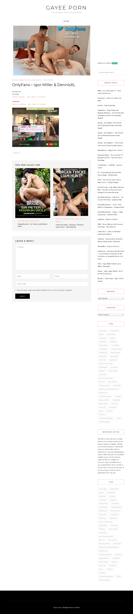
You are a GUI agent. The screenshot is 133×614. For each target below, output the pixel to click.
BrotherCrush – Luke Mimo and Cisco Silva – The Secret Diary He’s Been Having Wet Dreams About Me (111, 189)
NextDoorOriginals (105, 396)
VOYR (119, 418)
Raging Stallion (104, 400)
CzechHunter (103, 349)
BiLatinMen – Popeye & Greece (108, 246)
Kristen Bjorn (112, 371)
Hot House (114, 367)
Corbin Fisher (103, 345)
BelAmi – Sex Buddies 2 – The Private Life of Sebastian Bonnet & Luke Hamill (110, 135)
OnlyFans (16, 153)
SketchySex (112, 407)
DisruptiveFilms (116, 349)
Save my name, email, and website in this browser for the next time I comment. (45, 290)
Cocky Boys (102, 342)
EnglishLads (103, 353)
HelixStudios (103, 367)
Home (66, 21)
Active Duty (103, 331)
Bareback (15, 80)
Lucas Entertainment (106, 378)
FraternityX (114, 356)
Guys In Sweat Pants (106, 363)
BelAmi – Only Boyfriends (106, 105)
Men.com (102, 382)
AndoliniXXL (114, 331)
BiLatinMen (111, 334)
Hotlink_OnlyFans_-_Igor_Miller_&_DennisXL (29, 97)
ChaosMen (102, 338)
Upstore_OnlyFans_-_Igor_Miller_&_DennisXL (29, 104)
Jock (33, 80)
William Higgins (104, 422)
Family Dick (103, 356)
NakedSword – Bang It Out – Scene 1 (110, 150)
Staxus (101, 411)
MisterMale (117, 385)
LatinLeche (102, 374)
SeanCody (102, 407)
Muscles (38, 80)
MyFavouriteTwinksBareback (108, 389)
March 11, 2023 (48, 80)
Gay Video (27, 80)
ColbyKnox (113, 342)
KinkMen (102, 371)
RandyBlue (116, 400)
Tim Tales (102, 414)
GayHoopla (113, 360)
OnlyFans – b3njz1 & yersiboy (108, 219)
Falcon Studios (115, 353)
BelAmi (101, 334)
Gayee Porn (66, 8)
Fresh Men (102, 360)
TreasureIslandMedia (106, 418)
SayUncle (114, 404)
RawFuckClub (103, 404)
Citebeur (112, 338)
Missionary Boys (104, 385)
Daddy (21, 80)
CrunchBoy (115, 345)
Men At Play (112, 382)
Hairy (27, 221)
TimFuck (110, 411)
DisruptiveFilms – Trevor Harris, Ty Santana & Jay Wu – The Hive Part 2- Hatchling (110, 157)
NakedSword (103, 393)
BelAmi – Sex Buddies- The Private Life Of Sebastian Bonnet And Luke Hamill (110, 125)
